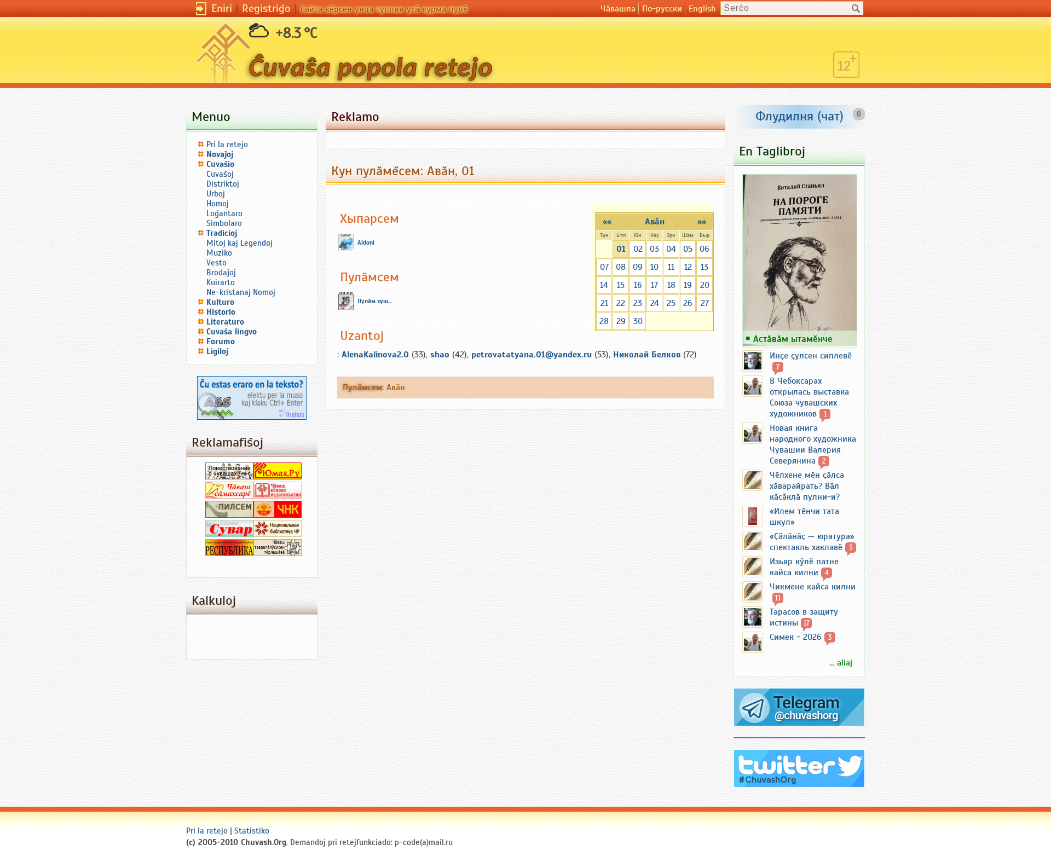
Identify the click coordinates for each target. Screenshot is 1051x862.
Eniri (221, 8)
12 (688, 267)
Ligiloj (217, 351)
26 (687, 303)
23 (637, 303)
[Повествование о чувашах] (229, 477)
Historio (220, 312)
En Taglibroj (772, 151)
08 (621, 267)
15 (621, 285)
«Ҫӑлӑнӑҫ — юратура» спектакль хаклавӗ (812, 542)
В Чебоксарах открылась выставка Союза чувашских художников (809, 397)
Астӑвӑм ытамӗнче (793, 339)
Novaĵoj (220, 154)
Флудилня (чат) (799, 116)
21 (604, 303)
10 (654, 267)
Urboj (215, 194)
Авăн (655, 221)
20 (704, 285)
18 (671, 285)
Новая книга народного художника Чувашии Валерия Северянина (813, 444)
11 (671, 267)
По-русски (662, 8)
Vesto (216, 263)
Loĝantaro (224, 213)
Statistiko (251, 831)
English (702, 8)
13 (704, 267)
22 (620, 303)
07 (604, 267)
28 (604, 321)
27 (705, 303)
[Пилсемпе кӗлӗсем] (229, 515)
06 (704, 249)
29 (621, 321)
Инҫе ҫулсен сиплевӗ (811, 355)
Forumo (220, 341)
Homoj (217, 204)
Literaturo (225, 322)
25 (671, 303)
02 (638, 249)
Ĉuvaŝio (220, 164)
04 (671, 249)
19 (688, 285)
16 (638, 285)
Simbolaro (224, 223)
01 (621, 249)
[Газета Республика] (229, 553)
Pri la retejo (227, 144)
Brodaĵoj (221, 272)
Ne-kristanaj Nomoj (240, 292)
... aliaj (840, 662)
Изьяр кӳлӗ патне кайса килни (804, 567)
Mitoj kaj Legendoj (239, 243)
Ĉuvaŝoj (220, 174)
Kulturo (220, 302)
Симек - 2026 (796, 637)
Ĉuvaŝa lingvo (231, 332)
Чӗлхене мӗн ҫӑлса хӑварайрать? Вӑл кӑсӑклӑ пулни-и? (807, 486)
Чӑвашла (618, 8)
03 (654, 249)
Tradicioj (222, 233)
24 (654, 303)
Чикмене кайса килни (813, 586)
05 (687, 249)
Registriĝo (266, 8)
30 (638, 321)
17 (654, 285)
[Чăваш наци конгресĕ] (277, 515)
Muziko (219, 253)
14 (604, 285)
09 (638, 267)
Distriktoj (222, 184)
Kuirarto (220, 282)
